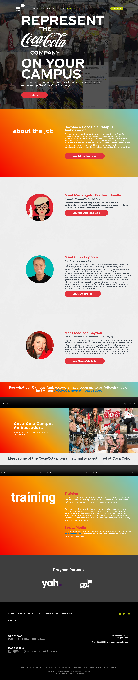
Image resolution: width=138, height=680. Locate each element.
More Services (67, 613)
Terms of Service (80, 673)
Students (11, 613)
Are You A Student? (73, 8)
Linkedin (124, 614)
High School (32, 613)
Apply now (34, 95)
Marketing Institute (53, 613)
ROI (58, 8)
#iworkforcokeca (73, 534)
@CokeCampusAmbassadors (78, 390)
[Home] (20, 11)
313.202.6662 (99, 642)
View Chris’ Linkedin (83, 293)
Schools (42, 8)
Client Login (21, 613)
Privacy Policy (64, 673)
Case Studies (51, 8)
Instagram (120, 614)
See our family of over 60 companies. (106, 667)
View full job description (85, 156)
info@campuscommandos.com (116, 642)
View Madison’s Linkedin (85, 361)
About (41, 613)
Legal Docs (72, 673)
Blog (62, 8)
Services (34, 8)
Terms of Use (56, 673)
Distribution (12, 620)
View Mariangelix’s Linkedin (86, 213)
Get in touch (117, 8)
